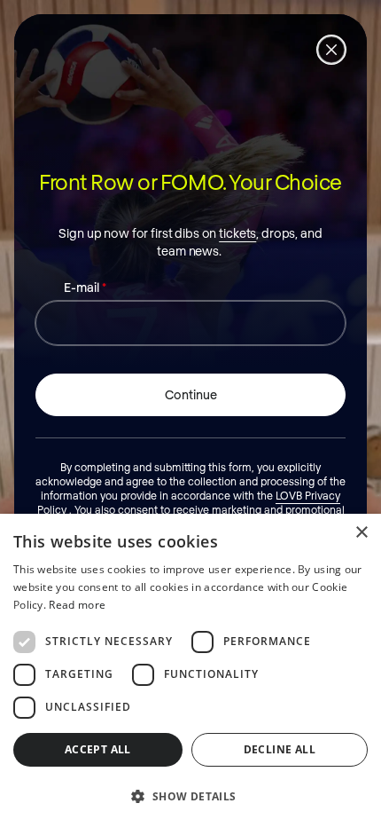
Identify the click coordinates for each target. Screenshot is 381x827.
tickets (237, 232)
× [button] (361, 533)
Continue (191, 394)
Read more (77, 604)
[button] (190, 796)
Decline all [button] (279, 749)
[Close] (331, 49)
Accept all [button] (98, 749)
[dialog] (190, 670)
